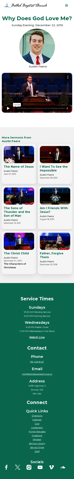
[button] (66, 5)
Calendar (37, 419)
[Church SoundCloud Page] (65, 467)
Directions (37, 415)
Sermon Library (37, 443)
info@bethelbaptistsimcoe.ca (37, 374)
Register (37, 439)
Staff (37, 451)
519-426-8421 (37, 361)
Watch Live (37, 337)
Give (37, 423)
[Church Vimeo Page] (54, 467)
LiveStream (37, 427)
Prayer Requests (37, 431)
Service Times (37, 447)
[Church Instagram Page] (31, 467)
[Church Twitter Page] (20, 467)
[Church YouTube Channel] (42, 467)
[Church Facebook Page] (9, 467)
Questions (37, 435)
